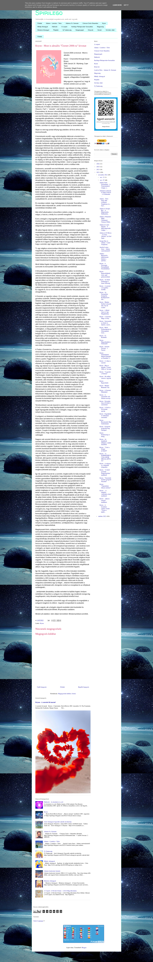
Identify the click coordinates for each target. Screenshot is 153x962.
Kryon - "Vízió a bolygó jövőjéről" (104, 449)
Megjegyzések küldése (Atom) (67, 694)
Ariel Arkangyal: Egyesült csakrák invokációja (58, 822)
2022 (98, 172)
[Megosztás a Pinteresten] (60, 620)
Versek (99, 30)
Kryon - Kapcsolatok (104, 382)
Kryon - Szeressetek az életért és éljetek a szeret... (105, 323)
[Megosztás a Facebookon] (58, 620)
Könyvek (90, 30)
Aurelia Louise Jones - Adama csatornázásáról (105, 249)
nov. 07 (102, 180)
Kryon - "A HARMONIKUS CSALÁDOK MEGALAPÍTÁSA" (105, 457)
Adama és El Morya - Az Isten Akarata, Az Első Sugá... (105, 235)
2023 (98, 169)
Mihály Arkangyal (42, 26)
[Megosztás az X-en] (56, 620)
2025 (98, 167)
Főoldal (39, 23)
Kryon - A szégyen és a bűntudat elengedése (105, 465)
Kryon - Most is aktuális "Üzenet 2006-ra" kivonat (105, 367)
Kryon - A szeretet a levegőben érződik (105, 287)
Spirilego (49, 12)
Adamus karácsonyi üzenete (52, 871)
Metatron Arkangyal (43, 30)
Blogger (84, 947)
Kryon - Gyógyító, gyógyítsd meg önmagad (105, 428)
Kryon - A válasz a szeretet (105, 362)
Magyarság (100, 26)
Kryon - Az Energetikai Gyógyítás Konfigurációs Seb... (104, 295)
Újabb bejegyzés (42, 687)
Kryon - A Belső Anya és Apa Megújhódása (104, 312)
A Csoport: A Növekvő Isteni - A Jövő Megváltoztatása (60, 891)
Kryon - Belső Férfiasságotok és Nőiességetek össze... (105, 330)
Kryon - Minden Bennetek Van (104, 386)
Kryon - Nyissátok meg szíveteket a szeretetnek (105, 403)
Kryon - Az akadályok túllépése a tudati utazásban (105, 441)
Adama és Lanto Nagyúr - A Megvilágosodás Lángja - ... (105, 227)
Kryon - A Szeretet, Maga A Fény (105, 317)
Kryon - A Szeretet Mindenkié (105, 391)
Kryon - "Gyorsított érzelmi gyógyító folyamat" (105, 479)
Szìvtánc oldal (98, 83)
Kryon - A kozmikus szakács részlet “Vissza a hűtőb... (105, 508)
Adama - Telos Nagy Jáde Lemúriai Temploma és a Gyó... (105, 202)
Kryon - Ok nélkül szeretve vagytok (105, 377)
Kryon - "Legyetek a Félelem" (105, 373)
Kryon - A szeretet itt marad (45, 702)
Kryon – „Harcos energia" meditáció (104, 500)
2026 (98, 164)
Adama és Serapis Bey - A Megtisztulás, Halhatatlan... (105, 211)
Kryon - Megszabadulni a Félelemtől (105, 342)
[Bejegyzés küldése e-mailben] (48, 620)
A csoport (64, 26)
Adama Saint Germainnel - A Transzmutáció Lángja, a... (105, 185)
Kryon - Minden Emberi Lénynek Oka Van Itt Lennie (105, 304)
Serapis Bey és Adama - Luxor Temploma (105, 242)
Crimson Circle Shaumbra (90, 23)
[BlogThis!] (54, 620)
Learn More (117, 5)
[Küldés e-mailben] (52, 620)
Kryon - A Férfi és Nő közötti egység (105, 409)
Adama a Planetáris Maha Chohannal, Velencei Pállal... (105, 219)
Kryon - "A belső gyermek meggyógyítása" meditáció (105, 472)
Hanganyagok (80, 30)
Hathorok (54, 26)
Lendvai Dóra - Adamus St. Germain (105, 70)
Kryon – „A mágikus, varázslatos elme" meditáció (105, 493)
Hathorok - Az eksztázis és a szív (53, 802)
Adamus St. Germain (72, 23)
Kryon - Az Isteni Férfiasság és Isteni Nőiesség (105, 281)
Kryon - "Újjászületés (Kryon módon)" (105, 486)
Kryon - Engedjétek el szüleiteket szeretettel (105, 415)
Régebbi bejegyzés (83, 687)
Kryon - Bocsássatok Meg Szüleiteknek (105, 422)
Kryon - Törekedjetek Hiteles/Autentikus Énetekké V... (105, 355)
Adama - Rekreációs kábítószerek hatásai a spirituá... (104, 257)
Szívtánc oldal (110, 30)
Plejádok (55, 30)
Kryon (104, 23)
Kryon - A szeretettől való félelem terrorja (105, 396)
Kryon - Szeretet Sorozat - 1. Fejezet (104, 348)
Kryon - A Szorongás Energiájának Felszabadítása (104, 266)
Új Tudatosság (67, 30)
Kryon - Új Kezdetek (103, 336)
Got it (126, 5)
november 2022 (103, 175)
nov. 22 (102, 177)
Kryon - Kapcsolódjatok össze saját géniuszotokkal (105, 274)
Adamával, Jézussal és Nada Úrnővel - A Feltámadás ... (105, 193)
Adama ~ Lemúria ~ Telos (54, 23)
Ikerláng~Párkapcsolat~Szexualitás (82, 26)
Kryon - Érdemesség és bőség (105, 434)
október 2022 (102, 516)
